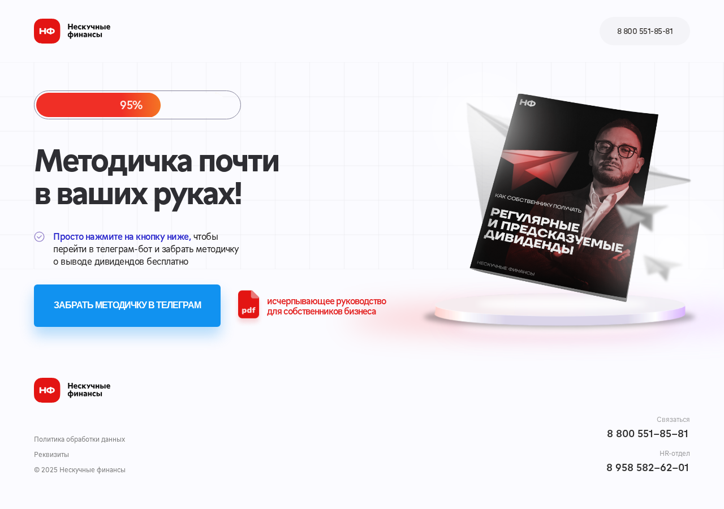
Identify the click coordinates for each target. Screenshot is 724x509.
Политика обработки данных (79, 438)
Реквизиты (51, 454)
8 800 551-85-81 (647, 433)
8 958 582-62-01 (647, 467)
